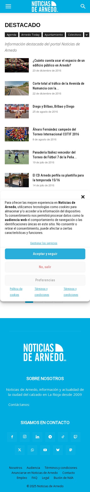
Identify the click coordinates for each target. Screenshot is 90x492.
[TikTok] (63, 437)
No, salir (45, 267)
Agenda (11, 34)
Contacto (68, 473)
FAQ (34, 478)
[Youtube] (45, 450)
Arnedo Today (30, 34)
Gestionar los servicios (43, 243)
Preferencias (45, 280)
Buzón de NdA (63, 478)
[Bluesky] (58, 450)
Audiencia (33, 468)
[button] (82, 196)
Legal (45, 478)
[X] (19, 450)
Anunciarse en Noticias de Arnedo (35, 473)
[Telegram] (50, 437)
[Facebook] (12, 437)
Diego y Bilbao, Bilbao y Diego (53, 106)
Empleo (22, 478)
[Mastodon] (70, 450)
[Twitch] (75, 437)
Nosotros (15, 468)
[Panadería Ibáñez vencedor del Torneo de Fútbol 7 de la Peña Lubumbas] (17, 157)
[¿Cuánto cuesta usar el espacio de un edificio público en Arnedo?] (17, 65)
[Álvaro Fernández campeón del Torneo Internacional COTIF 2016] (17, 134)
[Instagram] (25, 437)
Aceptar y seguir (45, 254)
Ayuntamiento (54, 34)
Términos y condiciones (61, 468)
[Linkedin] (37, 437)
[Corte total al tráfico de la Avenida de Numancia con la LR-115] (17, 88)
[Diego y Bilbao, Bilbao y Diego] (17, 111)
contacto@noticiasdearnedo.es (56, 404)
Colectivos (74, 34)
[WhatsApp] (32, 450)
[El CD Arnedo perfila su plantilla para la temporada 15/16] (17, 180)
